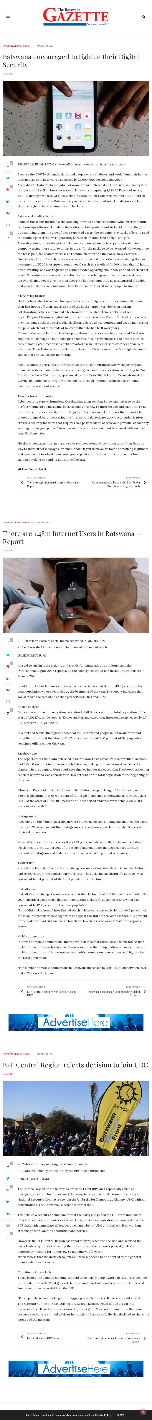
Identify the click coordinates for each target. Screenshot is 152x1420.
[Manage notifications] (143, 1412)
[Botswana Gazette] (76, 17)
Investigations (12, 46)
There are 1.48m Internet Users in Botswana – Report (71, 537)
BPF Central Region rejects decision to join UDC (75, 1064)
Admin (9, 73)
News (26, 46)
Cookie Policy (103, 1415)
